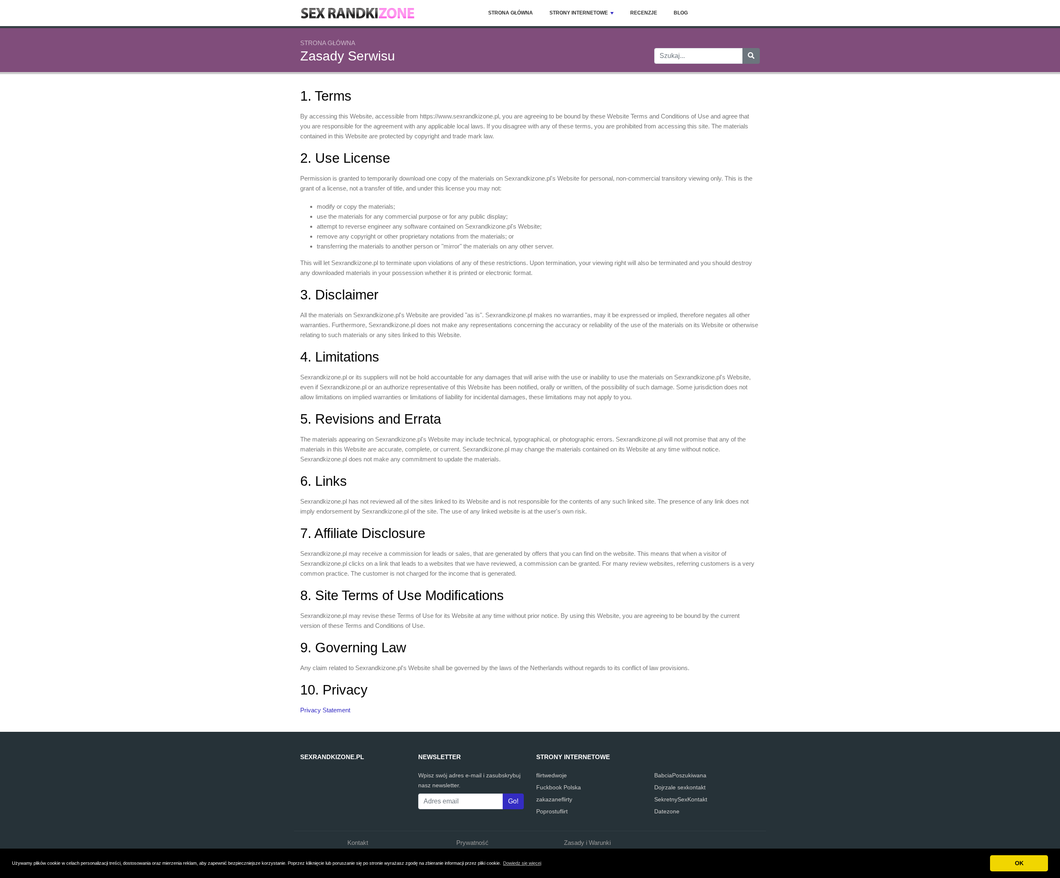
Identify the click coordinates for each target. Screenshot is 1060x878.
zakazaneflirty (554, 799)
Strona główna (510, 13)
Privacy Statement (325, 710)
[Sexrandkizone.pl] (358, 13)
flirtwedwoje (551, 775)
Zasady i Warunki (587, 842)
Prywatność (472, 842)
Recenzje (643, 13)
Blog (681, 13)
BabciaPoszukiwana (680, 775)
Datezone (666, 811)
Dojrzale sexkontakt (680, 787)
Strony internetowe (578, 13)
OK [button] (1019, 863)
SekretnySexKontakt (680, 799)
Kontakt (357, 842)
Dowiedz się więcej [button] (522, 863)
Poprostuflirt (552, 811)
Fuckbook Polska (558, 787)
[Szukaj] (751, 56)
